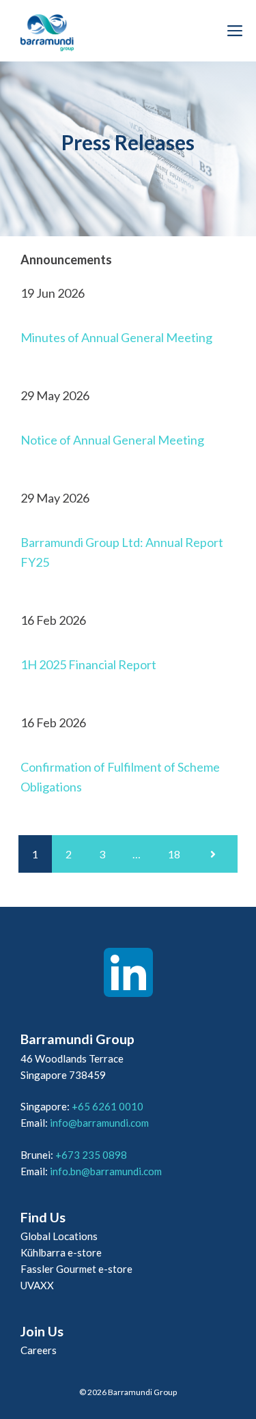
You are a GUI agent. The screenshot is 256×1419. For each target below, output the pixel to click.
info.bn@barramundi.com (106, 1171)
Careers (38, 1350)
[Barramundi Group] (47, 30)
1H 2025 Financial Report (88, 664)
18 (174, 853)
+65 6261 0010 (107, 1106)
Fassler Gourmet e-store (76, 1269)
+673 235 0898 (91, 1155)
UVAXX (37, 1285)
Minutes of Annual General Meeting (116, 337)
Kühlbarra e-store (61, 1252)
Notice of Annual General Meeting (112, 439)
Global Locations (59, 1236)
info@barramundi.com (99, 1122)
